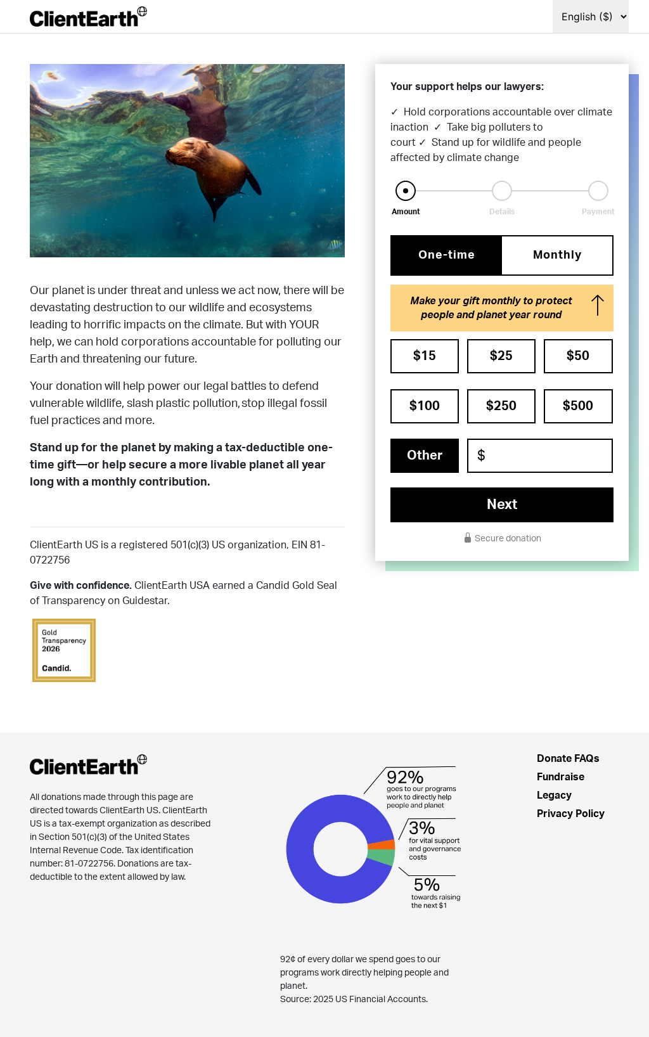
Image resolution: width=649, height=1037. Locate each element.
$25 (501, 356)
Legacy (554, 795)
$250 (501, 406)
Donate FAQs (568, 759)
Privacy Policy (571, 814)
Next (502, 505)
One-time (446, 255)
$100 (424, 406)
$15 (424, 356)
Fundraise (560, 777)
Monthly (557, 255)
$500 (578, 406)
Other (424, 455)
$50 (578, 356)
